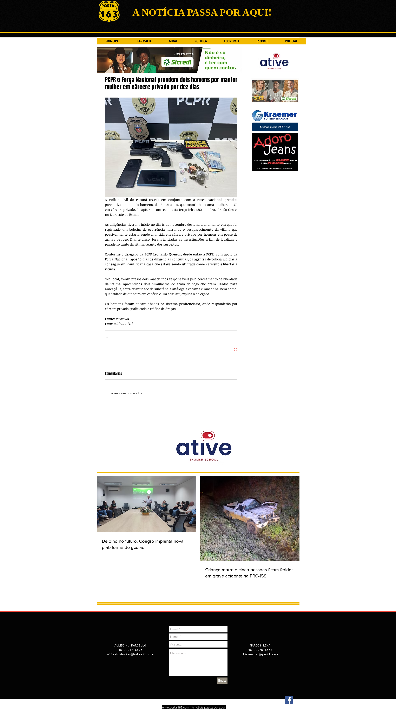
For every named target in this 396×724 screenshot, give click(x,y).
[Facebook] (289, 700)
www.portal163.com (175, 707)
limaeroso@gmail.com (260, 654)
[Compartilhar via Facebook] (107, 337)
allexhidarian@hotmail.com (130, 654)
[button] (275, 127)
